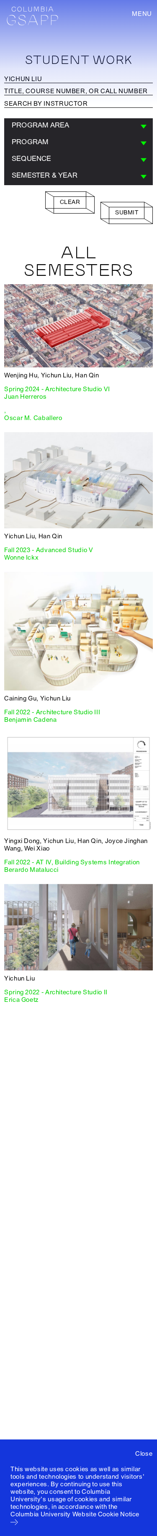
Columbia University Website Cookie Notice (74, 1514)
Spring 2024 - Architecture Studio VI (57, 389)
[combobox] (78, 126)
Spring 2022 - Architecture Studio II (56, 992)
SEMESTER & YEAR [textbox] (44, 175)
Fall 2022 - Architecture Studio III (52, 712)
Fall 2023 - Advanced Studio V (48, 550)
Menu (142, 14)
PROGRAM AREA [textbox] (40, 125)
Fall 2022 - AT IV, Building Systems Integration (72, 862)
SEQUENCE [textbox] (31, 158)
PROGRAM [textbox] (30, 142)
